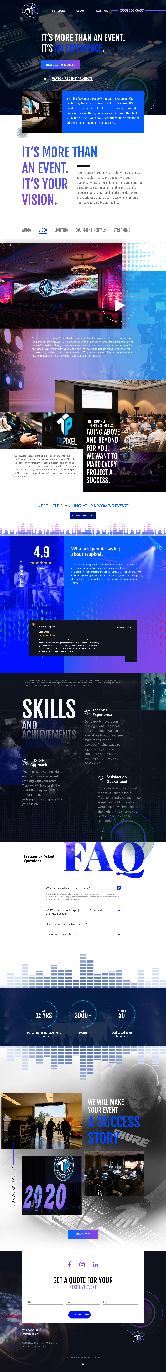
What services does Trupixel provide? (68, 888)
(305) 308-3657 (132, 10)
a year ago (130, 627)
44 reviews (120, 627)
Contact (103, 10)
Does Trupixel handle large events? (66, 924)
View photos (83, 1234)
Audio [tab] (26, 230)
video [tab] (43, 230)
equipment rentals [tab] (91, 230)
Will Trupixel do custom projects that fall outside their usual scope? (74, 912)
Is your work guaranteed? (61, 934)
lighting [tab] (61, 230)
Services (59, 10)
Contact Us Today (83, 515)
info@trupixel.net (31, 1333)
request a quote (60, 64)
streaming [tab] (121, 230)
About (81, 10)
